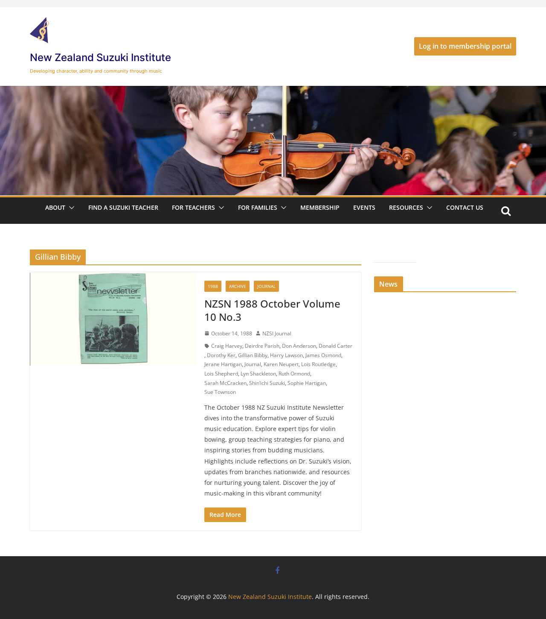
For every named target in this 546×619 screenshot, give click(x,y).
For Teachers (193, 207)
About (55, 207)
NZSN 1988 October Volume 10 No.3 (272, 310)
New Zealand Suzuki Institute (100, 57)
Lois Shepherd (221, 373)
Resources (406, 207)
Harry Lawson (286, 355)
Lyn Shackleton (258, 373)
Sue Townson (220, 392)
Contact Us (464, 207)
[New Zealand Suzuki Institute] (273, 92)
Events (364, 207)
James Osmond (323, 355)
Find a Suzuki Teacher (123, 207)
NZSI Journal (276, 333)
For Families (257, 207)
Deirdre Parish (262, 345)
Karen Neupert (281, 364)
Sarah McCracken (225, 383)
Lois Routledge (318, 364)
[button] (70, 208)
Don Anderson (299, 345)
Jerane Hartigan (223, 364)
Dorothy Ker (221, 355)
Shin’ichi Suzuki (267, 383)
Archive (237, 286)
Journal (266, 286)
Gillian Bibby (252, 355)
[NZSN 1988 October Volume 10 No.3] (113, 319)
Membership (320, 207)
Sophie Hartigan (307, 383)
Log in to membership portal (465, 46)
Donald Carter (335, 345)
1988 (213, 286)
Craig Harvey (226, 345)
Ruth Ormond (294, 373)
